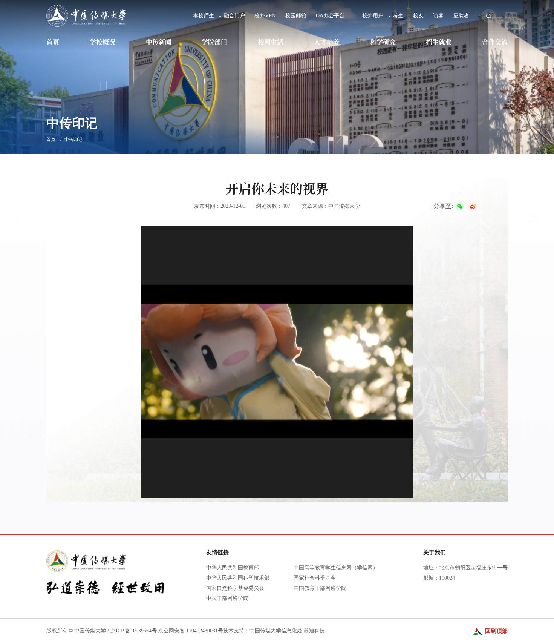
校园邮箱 (295, 15)
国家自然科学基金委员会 (235, 588)
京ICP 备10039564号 (133, 631)
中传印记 (73, 139)
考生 (398, 15)
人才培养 (327, 41)
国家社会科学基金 (315, 578)
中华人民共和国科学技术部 (237, 578)
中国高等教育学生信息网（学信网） (336, 568)
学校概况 (102, 41)
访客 (438, 15)
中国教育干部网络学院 (320, 588)
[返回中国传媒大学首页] (86, 7)
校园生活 (270, 41)
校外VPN (264, 15)
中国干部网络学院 (227, 598)
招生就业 (438, 41)
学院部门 (214, 41)
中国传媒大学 (90, 631)
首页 (52, 41)
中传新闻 (158, 41)
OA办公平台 (330, 15)
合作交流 (495, 41)
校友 (418, 15)
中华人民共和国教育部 (232, 568)
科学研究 (383, 41)
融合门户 (234, 15)
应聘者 (461, 15)
